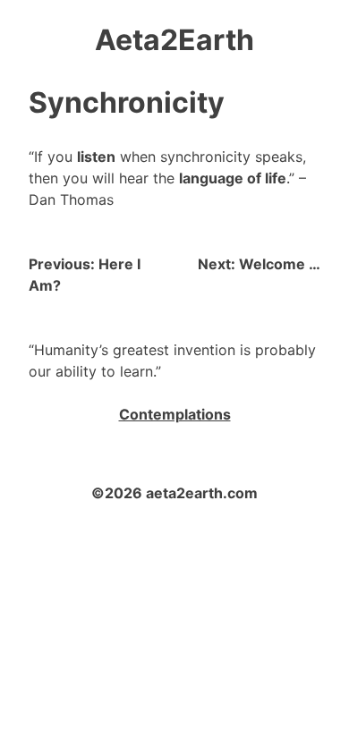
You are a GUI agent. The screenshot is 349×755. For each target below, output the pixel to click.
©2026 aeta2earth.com (174, 493)
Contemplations (175, 414)
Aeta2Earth (174, 39)
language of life (232, 178)
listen (96, 156)
